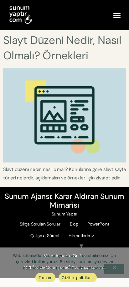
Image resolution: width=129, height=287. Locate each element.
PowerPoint (98, 224)
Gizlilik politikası (78, 277)
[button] (117, 15)
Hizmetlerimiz (81, 235)
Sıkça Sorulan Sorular (40, 224)
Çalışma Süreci (44, 235)
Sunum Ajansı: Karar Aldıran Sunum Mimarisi (64, 200)
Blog (74, 224)
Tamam (45, 277)
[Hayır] (114, 269)
